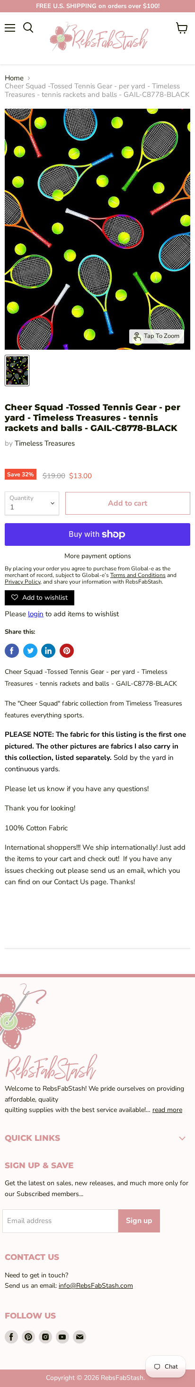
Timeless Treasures (45, 443)
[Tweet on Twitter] (30, 651)
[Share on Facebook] (12, 651)
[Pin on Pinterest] (67, 651)
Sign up (139, 1220)
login (36, 614)
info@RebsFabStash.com (96, 1285)
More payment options (97, 556)
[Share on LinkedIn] (48, 651)
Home (14, 78)
